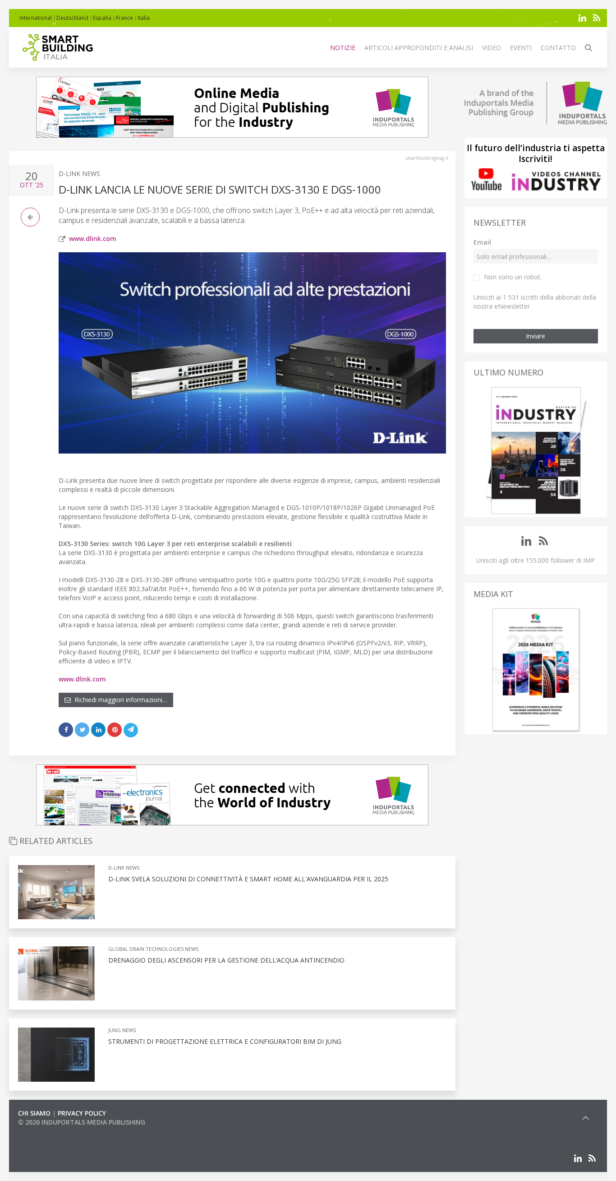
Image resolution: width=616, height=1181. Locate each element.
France (124, 18)
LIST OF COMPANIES (48, 1131)
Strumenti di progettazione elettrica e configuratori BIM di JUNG (224, 1041)
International (35, 18)
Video (491, 47)
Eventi (521, 47)
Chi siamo (34, 1113)
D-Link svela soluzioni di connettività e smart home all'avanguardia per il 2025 (248, 879)
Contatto (558, 47)
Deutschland (72, 18)
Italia (144, 18)
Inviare (535, 336)
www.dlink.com (92, 238)
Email (482, 242)
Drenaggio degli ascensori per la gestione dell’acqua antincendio (226, 960)
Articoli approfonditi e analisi (418, 47)
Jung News (122, 1030)
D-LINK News (79, 173)
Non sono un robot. (513, 277)
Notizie (342, 47)
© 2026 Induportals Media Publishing (81, 1122)
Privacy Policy (82, 1113)
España (102, 18)
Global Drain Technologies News (153, 948)
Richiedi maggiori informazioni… (119, 699)
